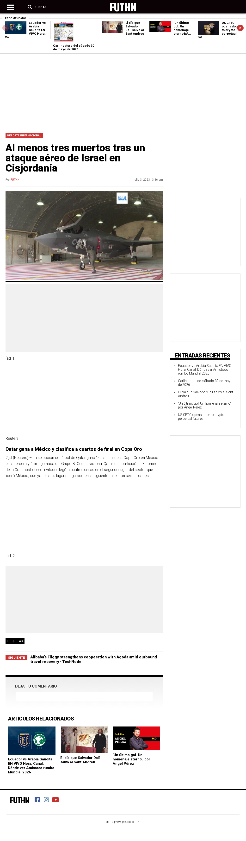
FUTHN (15, 179)
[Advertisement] (123, 92)
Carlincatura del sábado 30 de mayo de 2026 (73, 47)
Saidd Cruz (131, 822)
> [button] (240, 27)
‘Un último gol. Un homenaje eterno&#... (182, 28)
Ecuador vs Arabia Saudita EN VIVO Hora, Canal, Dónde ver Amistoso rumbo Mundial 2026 (31, 765)
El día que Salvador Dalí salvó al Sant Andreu (134, 28)
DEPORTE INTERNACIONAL (24, 135)
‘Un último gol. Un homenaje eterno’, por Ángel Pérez (131, 759)
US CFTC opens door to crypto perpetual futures (201, 416)
